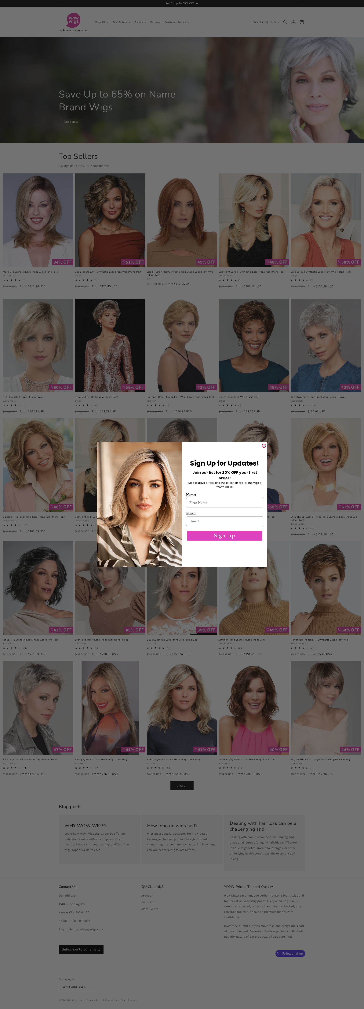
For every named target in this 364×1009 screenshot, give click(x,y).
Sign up (224, 535)
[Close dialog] (264, 446)
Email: (191, 513)
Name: (191, 495)
